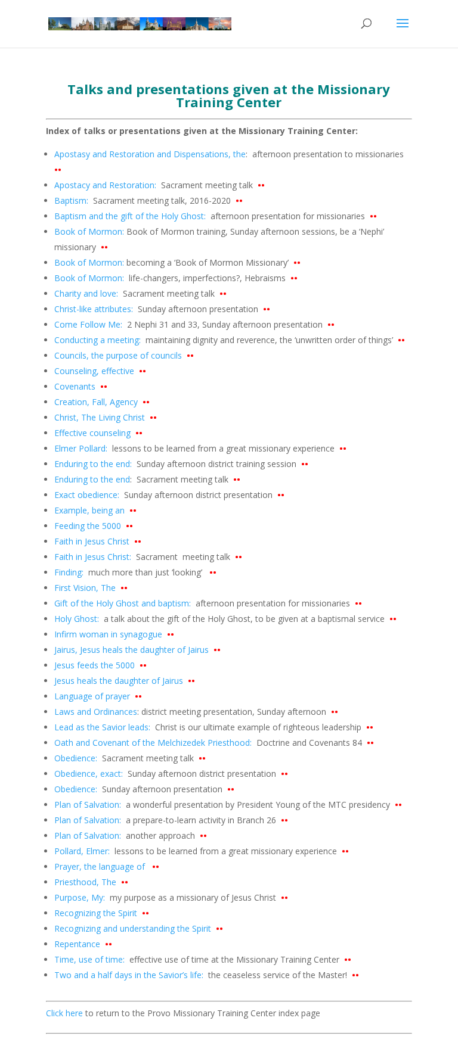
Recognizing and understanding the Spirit (138, 928)
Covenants (74, 386)
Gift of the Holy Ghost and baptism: (122, 603)
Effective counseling (98, 432)
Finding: (68, 572)
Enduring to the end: (94, 463)
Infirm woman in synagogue (114, 634)
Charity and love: (87, 293)
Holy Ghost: (76, 618)
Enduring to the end (92, 479)
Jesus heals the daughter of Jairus (124, 680)
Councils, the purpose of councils (120, 355)
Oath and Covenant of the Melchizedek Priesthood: (153, 742)
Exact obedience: (86, 494)
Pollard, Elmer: (83, 851)
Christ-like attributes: (93, 309)
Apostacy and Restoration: (107, 185)
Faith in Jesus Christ (97, 541)
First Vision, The (91, 587)
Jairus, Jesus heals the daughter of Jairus (137, 649)
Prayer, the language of (106, 866)
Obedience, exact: (88, 773)
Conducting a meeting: (97, 340)
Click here (64, 1013)
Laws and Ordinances (95, 711)
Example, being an (95, 510)
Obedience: (78, 758)
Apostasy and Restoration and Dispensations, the (150, 154)
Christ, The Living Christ (105, 417)
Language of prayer (98, 696)
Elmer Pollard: (82, 448)
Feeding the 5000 (93, 525)
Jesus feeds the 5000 (100, 665)
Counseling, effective (96, 370)
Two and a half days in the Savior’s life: (128, 975)
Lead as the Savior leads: (103, 727)
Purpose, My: (79, 897)
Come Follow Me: (89, 324)
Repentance (83, 944)
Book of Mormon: (89, 231)
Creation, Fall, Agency (102, 401)
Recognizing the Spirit (101, 913)
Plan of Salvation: (87, 804)
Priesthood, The (91, 882)
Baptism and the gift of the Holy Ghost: (130, 216)
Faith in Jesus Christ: (92, 556)
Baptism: (72, 200)
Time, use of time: (90, 959)
